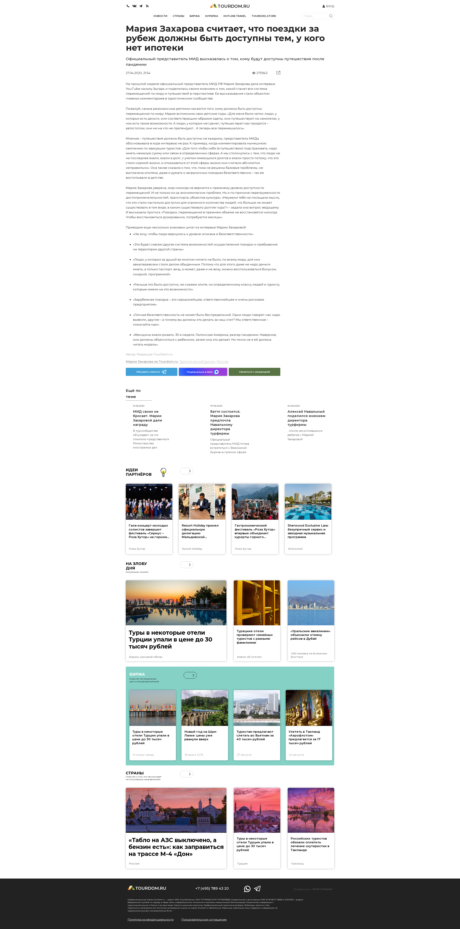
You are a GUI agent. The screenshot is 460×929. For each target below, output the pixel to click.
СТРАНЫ (178, 16)
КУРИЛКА (211, 16)
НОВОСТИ (160, 16)
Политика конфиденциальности (151, 919)
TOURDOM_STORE (264, 16)
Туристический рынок (197, 361)
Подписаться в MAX (200, 371)
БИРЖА (195, 16)
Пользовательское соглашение (204, 919)
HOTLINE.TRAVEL (235, 16)
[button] (183, 471)
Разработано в (313, 889)
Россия (222, 361)
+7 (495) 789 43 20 (212, 888)
